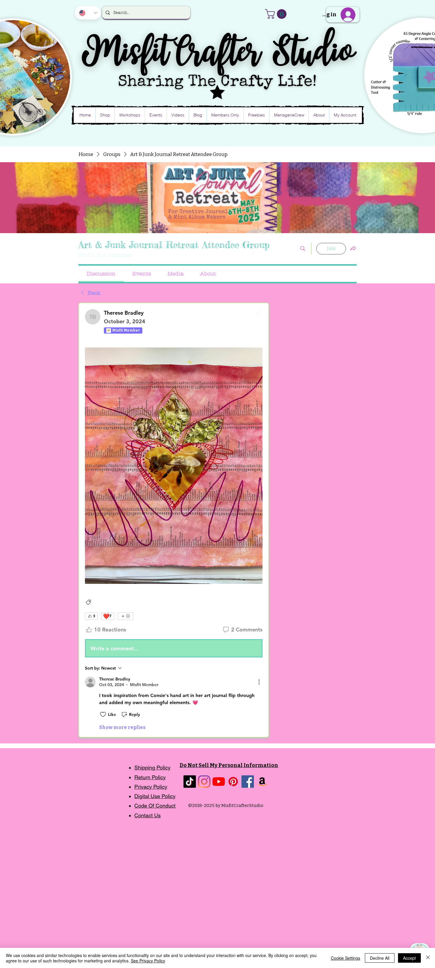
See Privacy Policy (148, 961)
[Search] (302, 248)
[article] (173, 520)
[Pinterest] (233, 781)
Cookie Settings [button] (345, 958)
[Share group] (353, 248)
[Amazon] (262, 781)
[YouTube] (218, 781)
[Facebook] (247, 781)
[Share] (258, 312)
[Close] (427, 958)
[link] (101, 274)
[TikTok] (189, 781)
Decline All (379, 958)
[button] (277, 14)
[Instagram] (204, 781)
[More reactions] (125, 616)
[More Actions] (258, 682)
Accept (409, 958)
